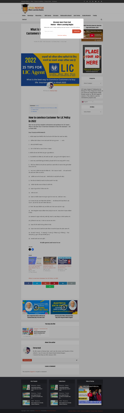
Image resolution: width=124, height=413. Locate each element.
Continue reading (62, 35)
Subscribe (77, 31)
